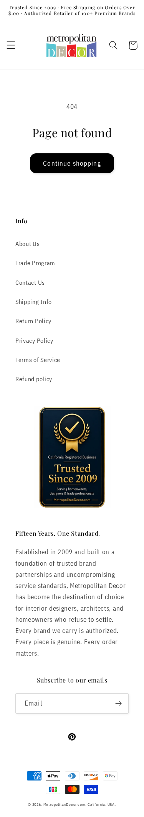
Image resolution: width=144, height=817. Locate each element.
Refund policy (33, 379)
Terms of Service (37, 359)
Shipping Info (33, 301)
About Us (27, 243)
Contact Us (30, 282)
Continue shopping (72, 163)
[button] (11, 45)
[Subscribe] (118, 703)
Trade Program (35, 263)
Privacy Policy (34, 340)
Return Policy (33, 321)
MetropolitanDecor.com (64, 804)
